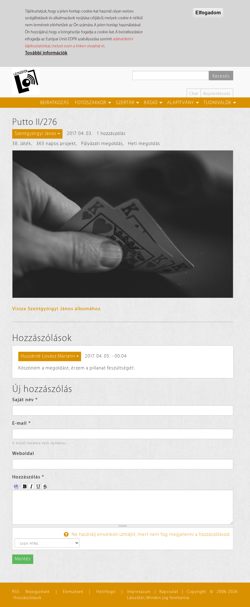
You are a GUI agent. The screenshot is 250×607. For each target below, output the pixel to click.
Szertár (125, 102)
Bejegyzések (38, 591)
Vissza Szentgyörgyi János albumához (56, 308)
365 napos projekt (56, 143)
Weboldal (23, 453)
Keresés (221, 76)
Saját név (25, 399)
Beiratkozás (54, 102)
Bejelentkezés (216, 93)
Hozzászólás (28, 477)
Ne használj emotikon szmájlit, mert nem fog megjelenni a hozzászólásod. (150, 534)
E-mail (21, 423)
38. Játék (21, 143)
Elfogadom (208, 12)
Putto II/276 (34, 122)
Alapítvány (180, 102)
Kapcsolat (168, 591)
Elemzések (73, 591)
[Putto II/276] (122, 224)
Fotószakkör (90, 102)
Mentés (23, 559)
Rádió (151, 102)
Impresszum (139, 591)
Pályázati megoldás (102, 143)
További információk (46, 53)
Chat (193, 93)
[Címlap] (28, 81)
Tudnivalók (217, 102)
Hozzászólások (27, 597)
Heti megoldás (144, 143)
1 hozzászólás (111, 133)
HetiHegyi (106, 591)
